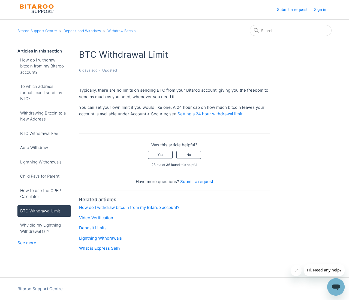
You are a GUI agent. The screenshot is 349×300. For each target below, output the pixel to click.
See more (26, 242)
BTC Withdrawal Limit (40, 211)
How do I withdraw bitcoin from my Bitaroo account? (42, 66)
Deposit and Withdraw (82, 31)
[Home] (36, 12)
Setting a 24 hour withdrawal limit (209, 113)
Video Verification (96, 217)
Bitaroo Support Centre (37, 31)
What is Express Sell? (100, 248)
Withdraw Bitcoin (121, 31)
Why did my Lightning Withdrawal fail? (40, 228)
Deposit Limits (93, 227)
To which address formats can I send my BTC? (41, 92)
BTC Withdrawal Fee (39, 133)
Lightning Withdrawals (41, 162)
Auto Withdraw (34, 147)
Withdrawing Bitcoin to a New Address (43, 116)
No (188, 155)
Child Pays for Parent (39, 176)
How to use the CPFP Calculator (40, 193)
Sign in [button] (320, 9)
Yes (160, 155)
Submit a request (292, 9)
